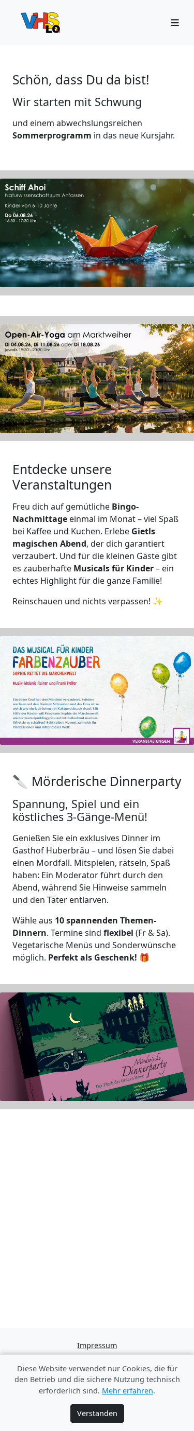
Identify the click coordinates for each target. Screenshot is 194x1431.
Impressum (97, 1345)
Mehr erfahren (127, 1390)
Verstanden (97, 1413)
